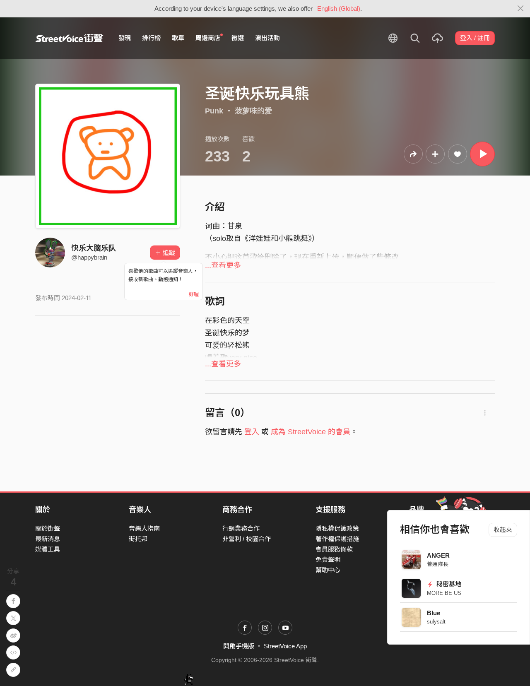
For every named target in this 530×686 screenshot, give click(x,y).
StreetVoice (69, 38)
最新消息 (47, 538)
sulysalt (436, 622)
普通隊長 (437, 564)
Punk (214, 111)
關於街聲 (47, 528)
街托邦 (138, 538)
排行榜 (151, 37)
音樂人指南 (144, 528)
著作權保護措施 (337, 538)
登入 (251, 432)
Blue (433, 612)
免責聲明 (328, 559)
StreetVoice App (285, 646)
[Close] (520, 9)
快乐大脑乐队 (93, 248)
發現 (124, 37)
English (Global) (338, 8)
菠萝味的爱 (253, 111)
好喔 (194, 294)
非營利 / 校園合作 (246, 538)
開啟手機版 (238, 646)
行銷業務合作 (241, 528)
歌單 (178, 37)
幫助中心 (328, 569)
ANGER (438, 555)
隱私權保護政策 (337, 528)
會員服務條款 (334, 549)
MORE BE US (444, 593)
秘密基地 (448, 583)
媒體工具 (47, 549)
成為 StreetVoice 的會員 (310, 432)
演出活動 (267, 37)
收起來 (503, 529)
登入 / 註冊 (475, 37)
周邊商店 (207, 37)
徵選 (237, 37)
